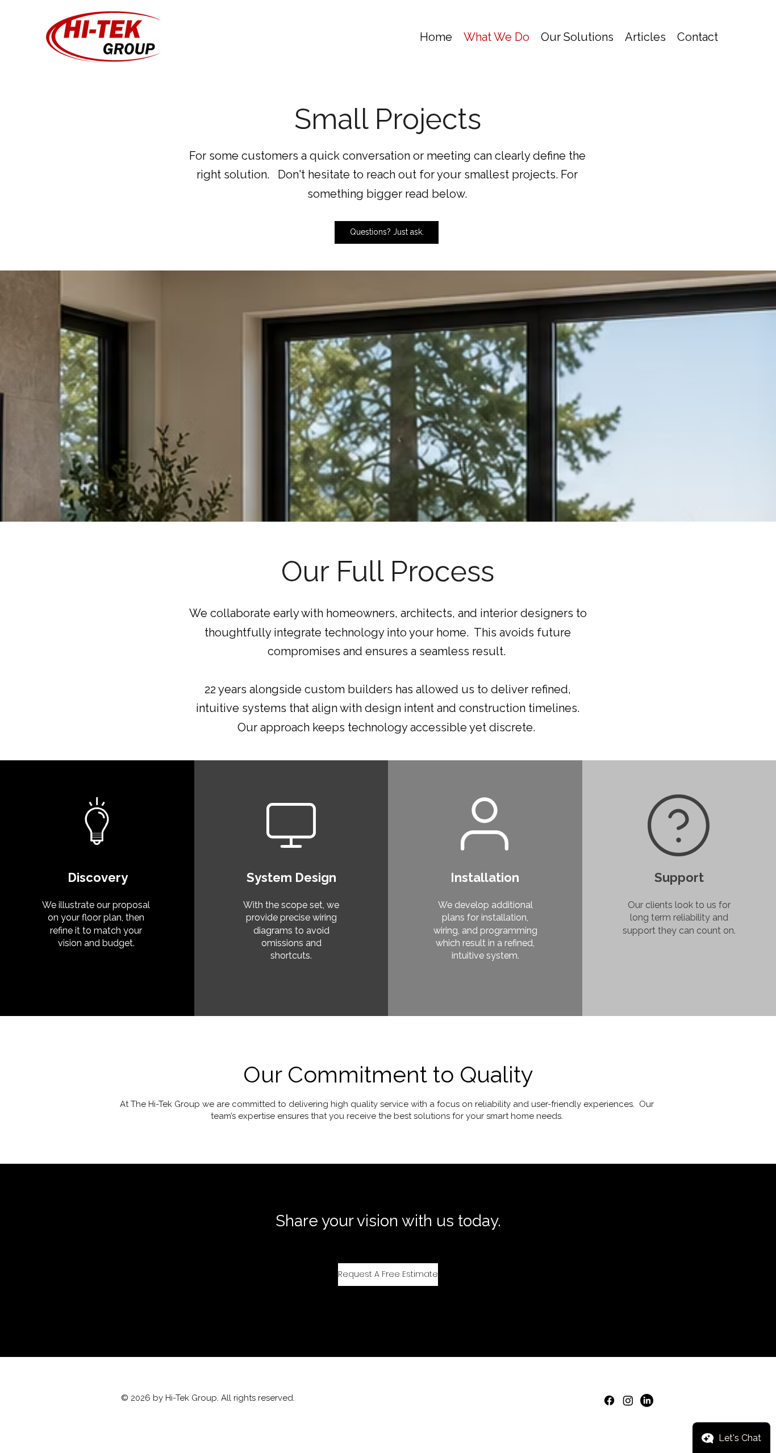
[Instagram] (628, 1400)
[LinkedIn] (646, 1400)
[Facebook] (609, 1400)
